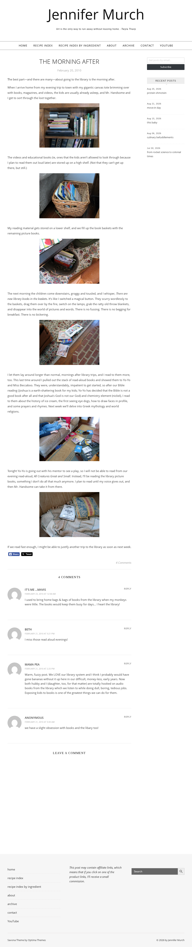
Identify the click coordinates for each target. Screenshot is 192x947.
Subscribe (165, 67)
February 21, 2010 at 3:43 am (40, 721)
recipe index (43, 45)
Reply (127, 588)
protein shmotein (156, 93)
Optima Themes (37, 940)
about (112, 45)
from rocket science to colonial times (164, 154)
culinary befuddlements (160, 137)
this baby (152, 122)
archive (129, 45)
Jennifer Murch (96, 14)
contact (147, 45)
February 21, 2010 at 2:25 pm (40, 668)
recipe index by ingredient (80, 45)
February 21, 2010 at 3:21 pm (40, 633)
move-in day (154, 107)
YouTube (166, 45)
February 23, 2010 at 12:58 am (40, 593)
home (23, 45)
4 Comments (123, 562)
